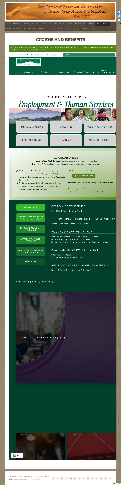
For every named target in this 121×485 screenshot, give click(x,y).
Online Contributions (41, 28)
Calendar (26, 23)
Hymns (91, 23)
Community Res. (102, 23)
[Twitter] (119, 16)
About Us (15, 23)
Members (26, 28)
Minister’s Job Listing (87, 28)
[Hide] (120, 23)
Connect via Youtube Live (63, 23)
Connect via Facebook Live (41, 23)
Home (8, 23)
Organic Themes (28, 479)
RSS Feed (37, 479)
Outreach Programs (13, 28)
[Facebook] (119, 12)
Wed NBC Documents (58, 28)
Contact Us (74, 28)
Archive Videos (79, 23)
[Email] (119, 20)
